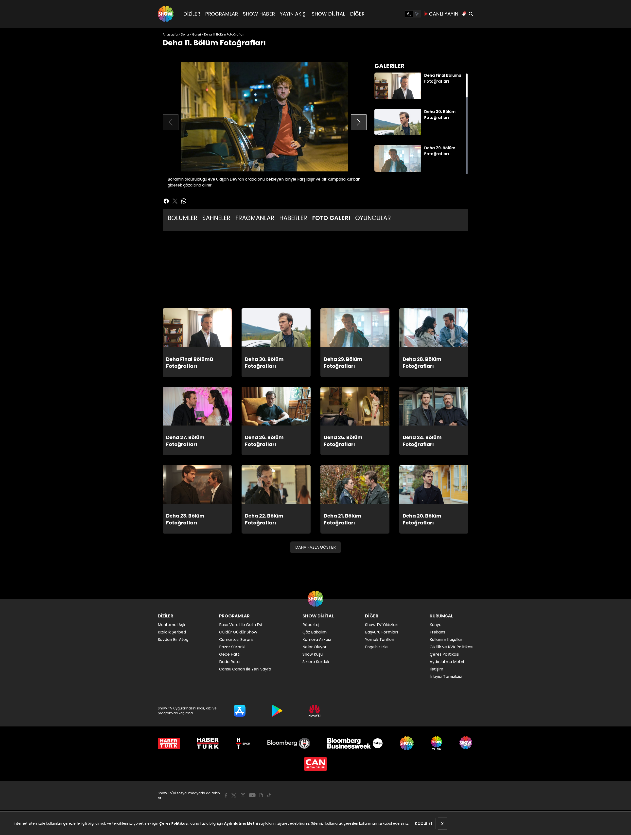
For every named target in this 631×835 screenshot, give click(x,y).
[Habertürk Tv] (208, 743)
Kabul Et (424, 823)
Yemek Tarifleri (379, 639)
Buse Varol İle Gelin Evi (240, 625)
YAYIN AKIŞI (293, 13)
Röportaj (310, 625)
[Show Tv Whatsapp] (183, 201)
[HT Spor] (243, 743)
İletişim (436, 669)
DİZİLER (191, 13)
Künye (435, 625)
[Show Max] (466, 743)
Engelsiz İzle (376, 647)
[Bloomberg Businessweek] (354, 743)
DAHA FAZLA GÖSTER (315, 547)
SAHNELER (216, 218)
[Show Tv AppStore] (239, 711)
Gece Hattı (229, 654)
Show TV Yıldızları (381, 625)
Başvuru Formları (381, 632)
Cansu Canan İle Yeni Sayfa (245, 669)
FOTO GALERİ (331, 218)
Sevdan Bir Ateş (173, 639)
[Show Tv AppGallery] (314, 711)
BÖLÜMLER (182, 218)
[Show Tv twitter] (175, 201)
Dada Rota (229, 662)
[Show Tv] (166, 14)
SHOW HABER (259, 13)
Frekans (437, 632)
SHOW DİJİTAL (328, 13)
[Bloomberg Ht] (288, 743)
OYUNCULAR (373, 218)
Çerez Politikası (174, 823)
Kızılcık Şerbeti (172, 632)
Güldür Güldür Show (238, 632)
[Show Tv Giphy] (261, 795)
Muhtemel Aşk (171, 625)
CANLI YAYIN (443, 13)
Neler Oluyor (314, 647)
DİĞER (357, 13)
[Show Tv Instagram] (243, 795)
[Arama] (470, 13)
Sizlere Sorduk (315, 662)
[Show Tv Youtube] (252, 795)
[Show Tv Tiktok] (269, 795)
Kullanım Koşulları (446, 639)
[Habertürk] (169, 743)
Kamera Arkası (316, 639)
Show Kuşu (312, 654)
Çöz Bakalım (314, 632)
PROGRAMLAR (221, 13)
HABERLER (293, 218)
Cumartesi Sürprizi (236, 639)
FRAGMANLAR (254, 218)
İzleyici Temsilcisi (446, 676)
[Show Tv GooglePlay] (277, 711)
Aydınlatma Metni (241, 823)
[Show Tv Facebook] (226, 795)
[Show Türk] (436, 743)
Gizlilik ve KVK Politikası (451, 647)
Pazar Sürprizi (232, 647)
